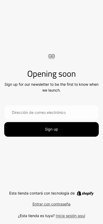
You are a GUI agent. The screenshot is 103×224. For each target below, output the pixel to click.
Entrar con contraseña (51, 204)
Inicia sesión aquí (70, 215)
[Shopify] (85, 193)
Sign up (51, 129)
